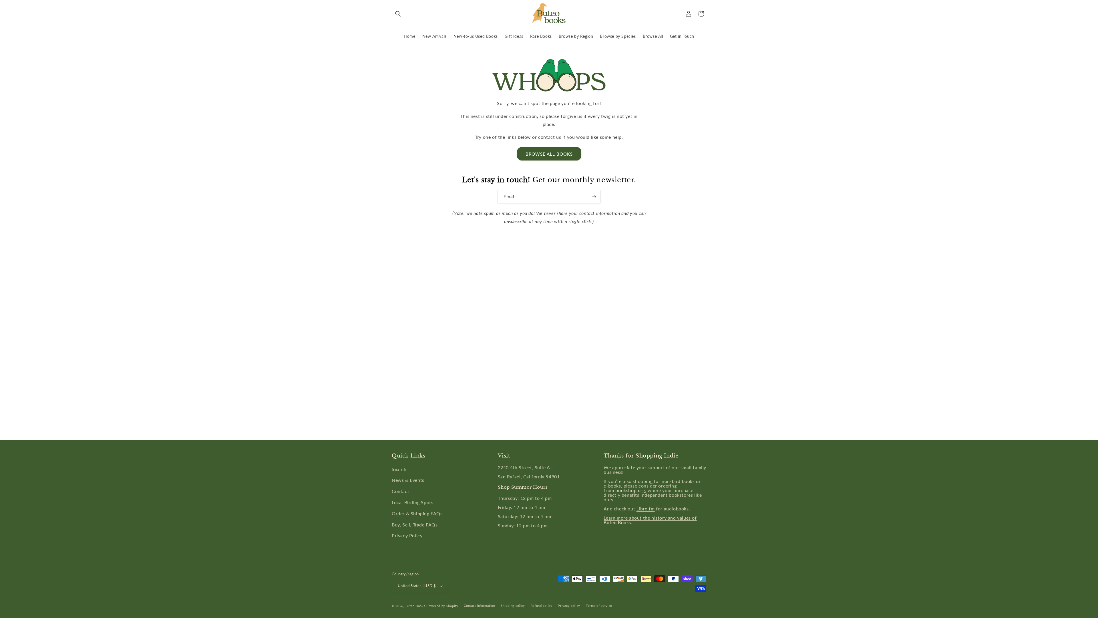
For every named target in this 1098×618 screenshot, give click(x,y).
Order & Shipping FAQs (417, 513)
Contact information (479, 605)
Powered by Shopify (442, 606)
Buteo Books (415, 606)
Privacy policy (569, 605)
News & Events (408, 480)
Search (399, 469)
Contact (400, 491)
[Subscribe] (594, 196)
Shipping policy (513, 605)
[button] (398, 13)
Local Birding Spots (412, 502)
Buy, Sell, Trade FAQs (415, 524)
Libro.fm (645, 508)
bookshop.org (630, 490)
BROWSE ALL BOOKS (549, 154)
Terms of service (599, 605)
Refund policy (541, 605)
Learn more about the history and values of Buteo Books (650, 520)
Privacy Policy (407, 535)
